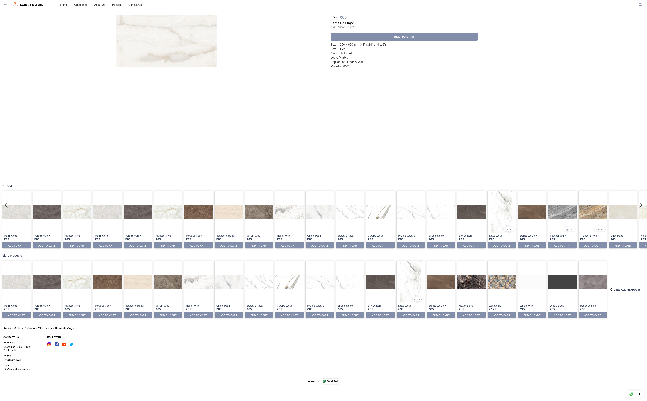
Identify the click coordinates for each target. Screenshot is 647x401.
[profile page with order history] (640, 4)
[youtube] (64, 344)
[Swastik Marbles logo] (15, 4)
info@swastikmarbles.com (17, 369)
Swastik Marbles (31, 4)
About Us (99, 5)
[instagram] (49, 344)
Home (64, 5)
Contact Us (135, 5)
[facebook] (56, 344)
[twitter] (71, 344)
